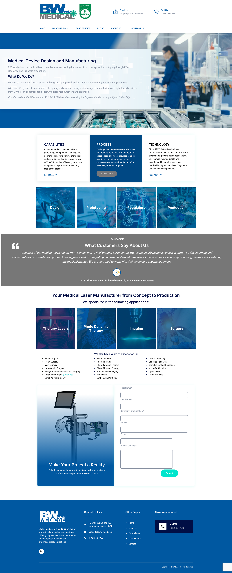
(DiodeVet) (68, 374)
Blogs (100, 28)
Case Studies (83, 28)
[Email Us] (115, 11)
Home (42, 28)
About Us (116, 28)
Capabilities (59, 28)
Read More (49, 175)
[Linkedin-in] (41, 551)
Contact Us (138, 28)
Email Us (124, 10)
